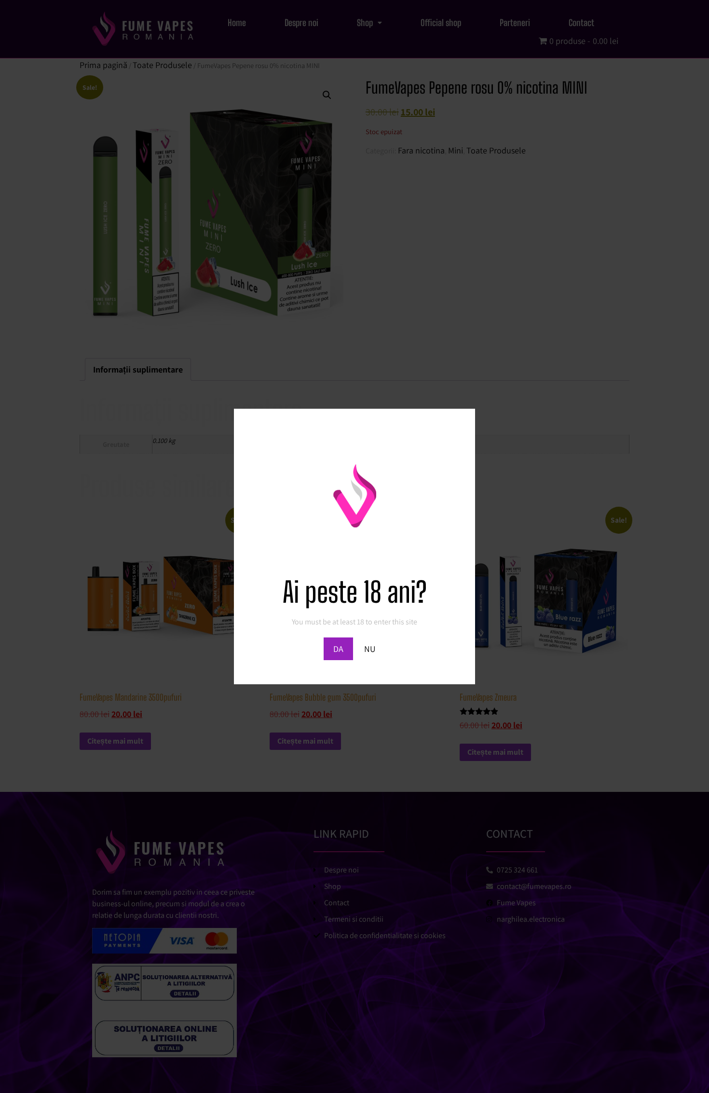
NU (370, 648)
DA (338, 648)
